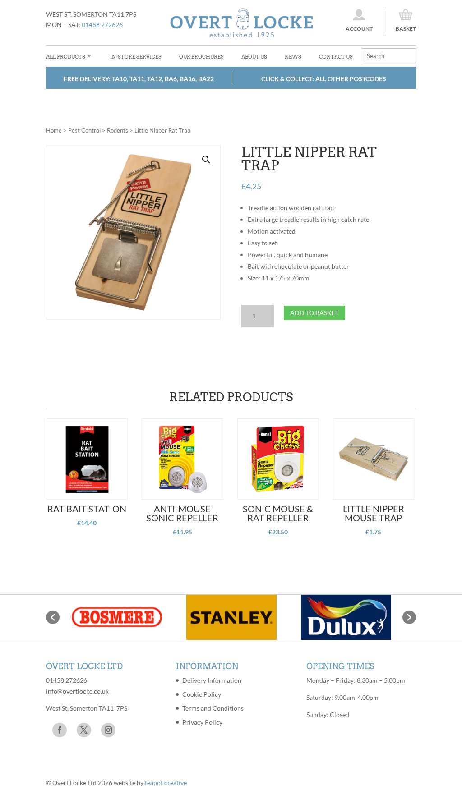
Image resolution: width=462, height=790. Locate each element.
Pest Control (84, 130)
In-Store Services (136, 57)
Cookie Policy (201, 694)
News (293, 57)
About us (254, 57)
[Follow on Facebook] (59, 730)
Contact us (336, 57)
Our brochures (201, 57)
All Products (65, 57)
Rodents (117, 130)
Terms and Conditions (213, 708)
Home (54, 130)
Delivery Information (211, 680)
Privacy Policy (202, 722)
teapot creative (166, 782)
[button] (206, 160)
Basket (406, 28)
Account (359, 28)
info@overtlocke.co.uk (77, 691)
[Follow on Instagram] (108, 730)
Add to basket (314, 313)
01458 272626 (102, 24)
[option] (117, 617)
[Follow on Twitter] (84, 730)
